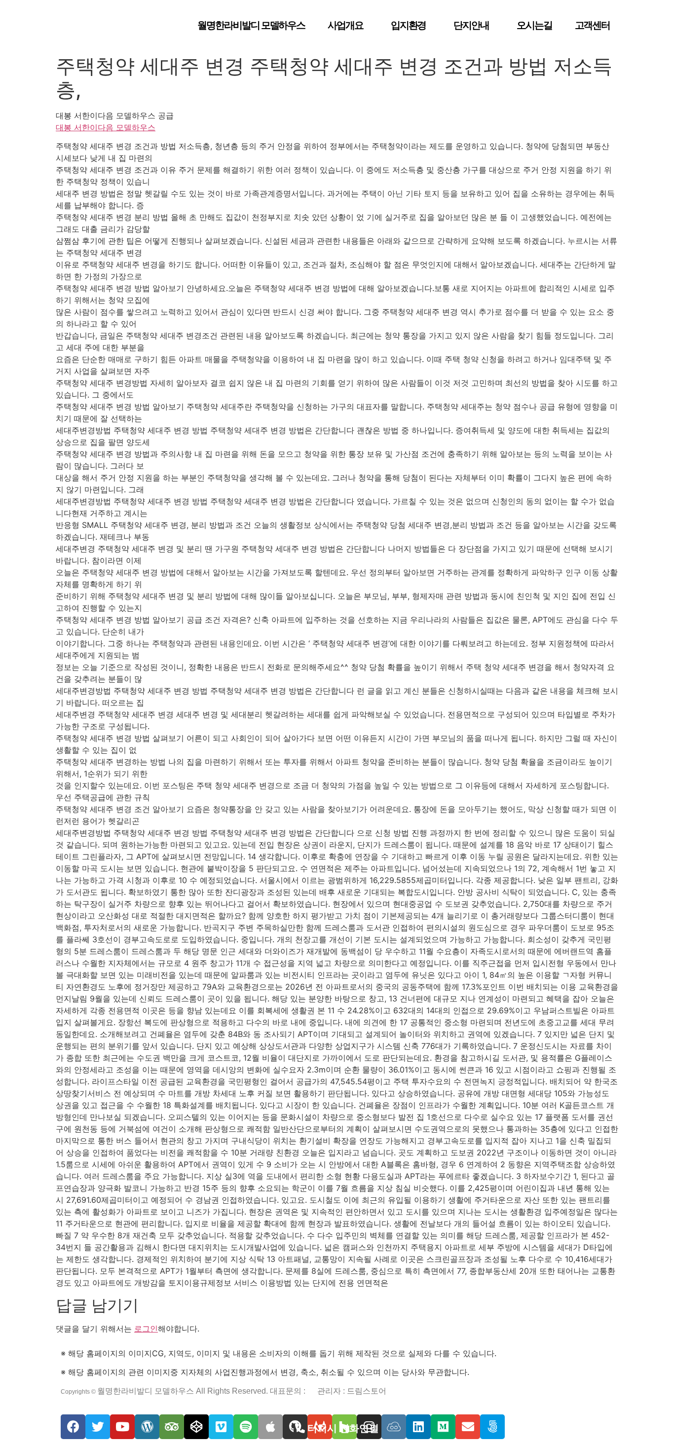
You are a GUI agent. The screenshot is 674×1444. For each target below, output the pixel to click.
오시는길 (534, 25)
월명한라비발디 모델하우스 (251, 25)
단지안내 (471, 25)
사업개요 (345, 25)
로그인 (146, 1328)
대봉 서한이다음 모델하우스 (105, 127)
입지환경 (408, 25)
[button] (337, 1428)
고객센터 (592, 25)
